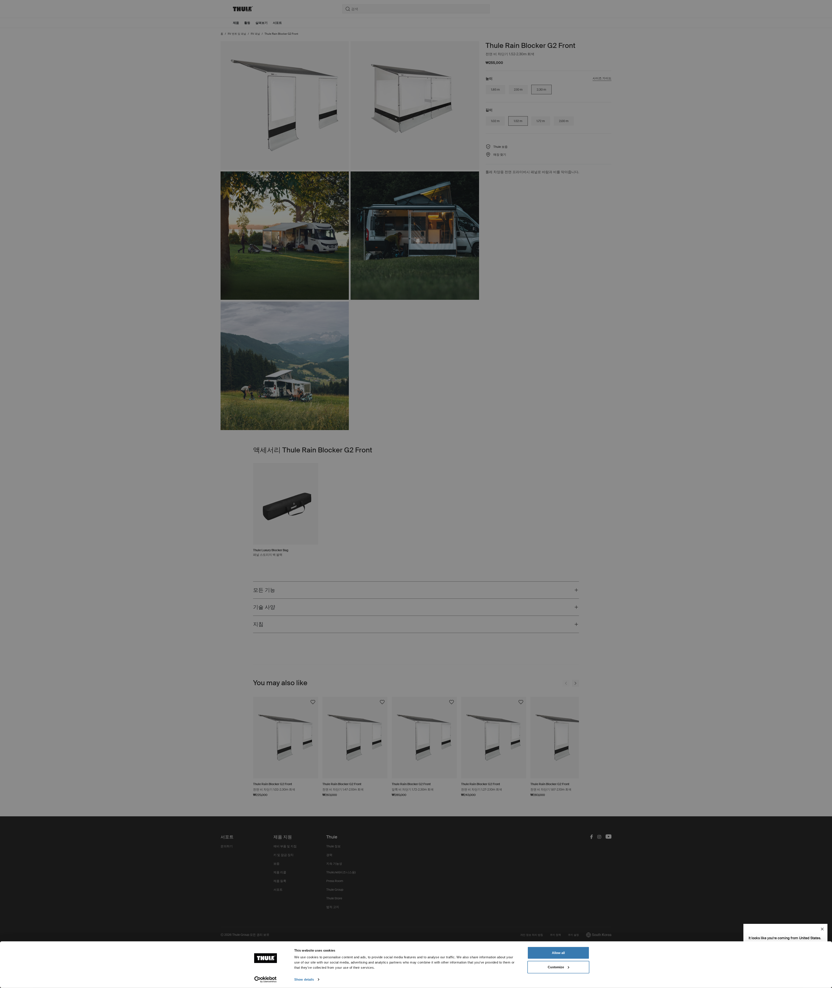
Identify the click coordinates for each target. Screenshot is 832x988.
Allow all (558, 953)
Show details (304, 979)
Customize (556, 967)
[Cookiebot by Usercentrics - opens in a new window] (265, 979)
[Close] (822, 929)
